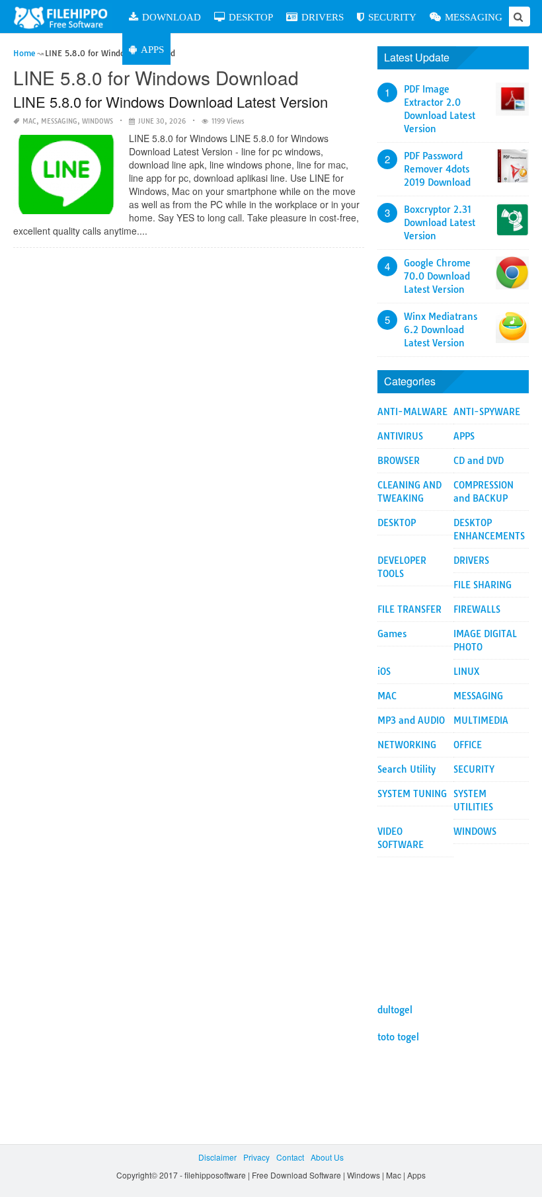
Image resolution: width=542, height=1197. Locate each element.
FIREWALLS (476, 609)
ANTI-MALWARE (412, 412)
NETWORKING (406, 745)
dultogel (394, 1010)
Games (391, 634)
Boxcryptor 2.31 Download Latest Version (439, 223)
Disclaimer (217, 1157)
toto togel (398, 1037)
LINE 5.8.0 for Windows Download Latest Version (170, 101)
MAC (29, 121)
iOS (384, 671)
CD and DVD (478, 461)
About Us (327, 1157)
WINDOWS (97, 121)
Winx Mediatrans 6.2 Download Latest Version (440, 330)
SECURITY (392, 17)
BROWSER (398, 461)
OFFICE (467, 745)
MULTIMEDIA (480, 720)
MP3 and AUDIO (411, 720)
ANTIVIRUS (400, 436)
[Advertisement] (453, 923)
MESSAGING (473, 17)
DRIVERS (322, 17)
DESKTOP (251, 17)
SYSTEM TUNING (412, 794)
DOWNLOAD (171, 17)
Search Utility (406, 769)
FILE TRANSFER (409, 609)
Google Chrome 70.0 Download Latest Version (437, 276)
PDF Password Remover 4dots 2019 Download (437, 169)
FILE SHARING (482, 585)
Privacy (256, 1157)
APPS (152, 49)
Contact (290, 1157)
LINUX (466, 671)
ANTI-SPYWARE (486, 412)
